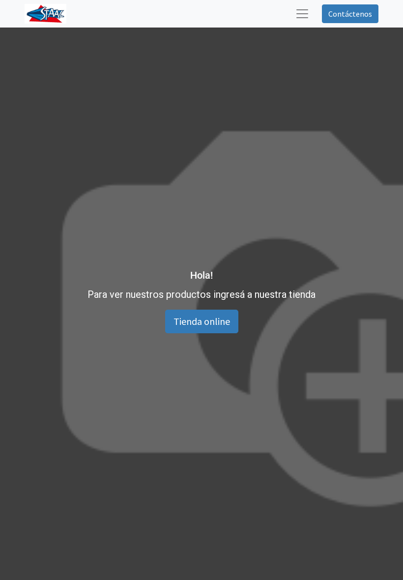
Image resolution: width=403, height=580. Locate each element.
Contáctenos (350, 14)
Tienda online (201, 321)
